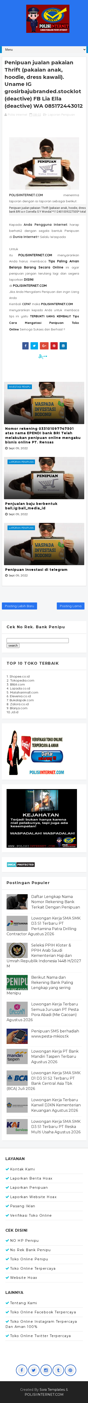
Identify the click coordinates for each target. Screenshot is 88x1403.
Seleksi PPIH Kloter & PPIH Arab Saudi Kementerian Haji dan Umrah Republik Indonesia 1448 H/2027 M (44, 956)
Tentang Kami (23, 1303)
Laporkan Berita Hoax (31, 1178)
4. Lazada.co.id (18, 688)
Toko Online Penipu (29, 1259)
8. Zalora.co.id (18, 704)
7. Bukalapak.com (20, 700)
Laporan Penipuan (61, 114)
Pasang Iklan (22, 1206)
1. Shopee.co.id (18, 676)
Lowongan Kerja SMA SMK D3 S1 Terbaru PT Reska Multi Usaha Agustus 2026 (55, 1126)
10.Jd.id (12, 712)
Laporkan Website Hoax (33, 1197)
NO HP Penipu (24, 1240)
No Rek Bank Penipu (30, 1250)
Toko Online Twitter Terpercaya (40, 1336)
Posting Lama (70, 606)
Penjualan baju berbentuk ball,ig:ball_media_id (31, 506)
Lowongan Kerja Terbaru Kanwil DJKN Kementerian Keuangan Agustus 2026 (56, 1105)
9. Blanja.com (17, 708)
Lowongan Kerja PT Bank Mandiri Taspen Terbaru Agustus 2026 (55, 1056)
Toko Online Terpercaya (33, 1268)
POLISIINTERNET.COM (30, 286)
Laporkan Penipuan (29, 1187)
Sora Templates (52, 1390)
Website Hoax (23, 1278)
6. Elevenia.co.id (19, 696)
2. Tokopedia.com (20, 680)
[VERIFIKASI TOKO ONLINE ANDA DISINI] (36, 751)
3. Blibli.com (16, 684)
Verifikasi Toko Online (31, 1215)
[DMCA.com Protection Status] (21, 864)
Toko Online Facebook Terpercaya (43, 1312)
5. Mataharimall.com (22, 692)
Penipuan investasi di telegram (36, 569)
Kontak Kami (22, 1169)
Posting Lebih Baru (19, 606)
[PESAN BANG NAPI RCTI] (42, 818)
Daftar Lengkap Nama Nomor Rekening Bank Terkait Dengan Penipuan (55, 901)
